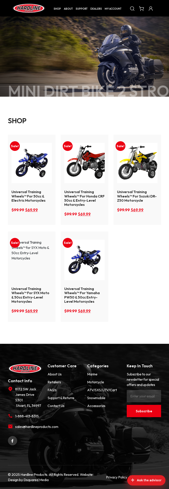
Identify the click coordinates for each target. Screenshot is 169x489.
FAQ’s (52, 390)
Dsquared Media (36, 480)
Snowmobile (96, 398)
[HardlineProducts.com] (28, 8)
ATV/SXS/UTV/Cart (102, 390)
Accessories (96, 406)
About (68, 8)
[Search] (132, 8)
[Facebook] (12, 440)
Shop (57, 8)
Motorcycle (95, 382)
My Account (113, 8)
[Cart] (141, 8)
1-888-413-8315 (27, 416)
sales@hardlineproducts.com (28, 426)
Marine (92, 374)
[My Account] (150, 8)
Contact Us (56, 406)
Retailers (54, 382)
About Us (55, 374)
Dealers (96, 8)
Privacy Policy (116, 477)
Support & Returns (61, 398)
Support (82, 8)
